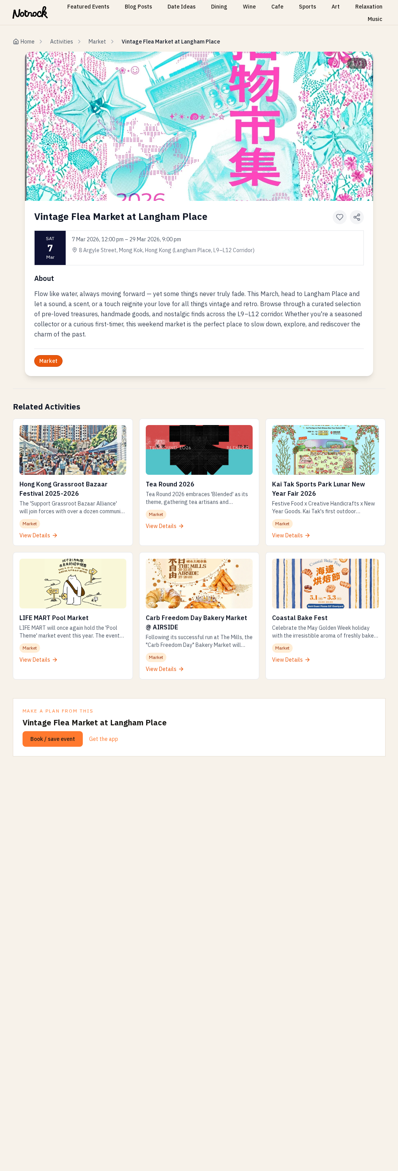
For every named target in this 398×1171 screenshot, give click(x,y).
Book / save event (52, 738)
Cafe (277, 6)
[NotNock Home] (30, 12)
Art (336, 6)
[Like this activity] (340, 217)
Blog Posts (138, 6)
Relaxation (368, 6)
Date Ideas (182, 6)
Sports (307, 6)
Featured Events (88, 6)
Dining (219, 6)
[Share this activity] (357, 217)
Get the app (103, 738)
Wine (249, 6)
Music (375, 19)
